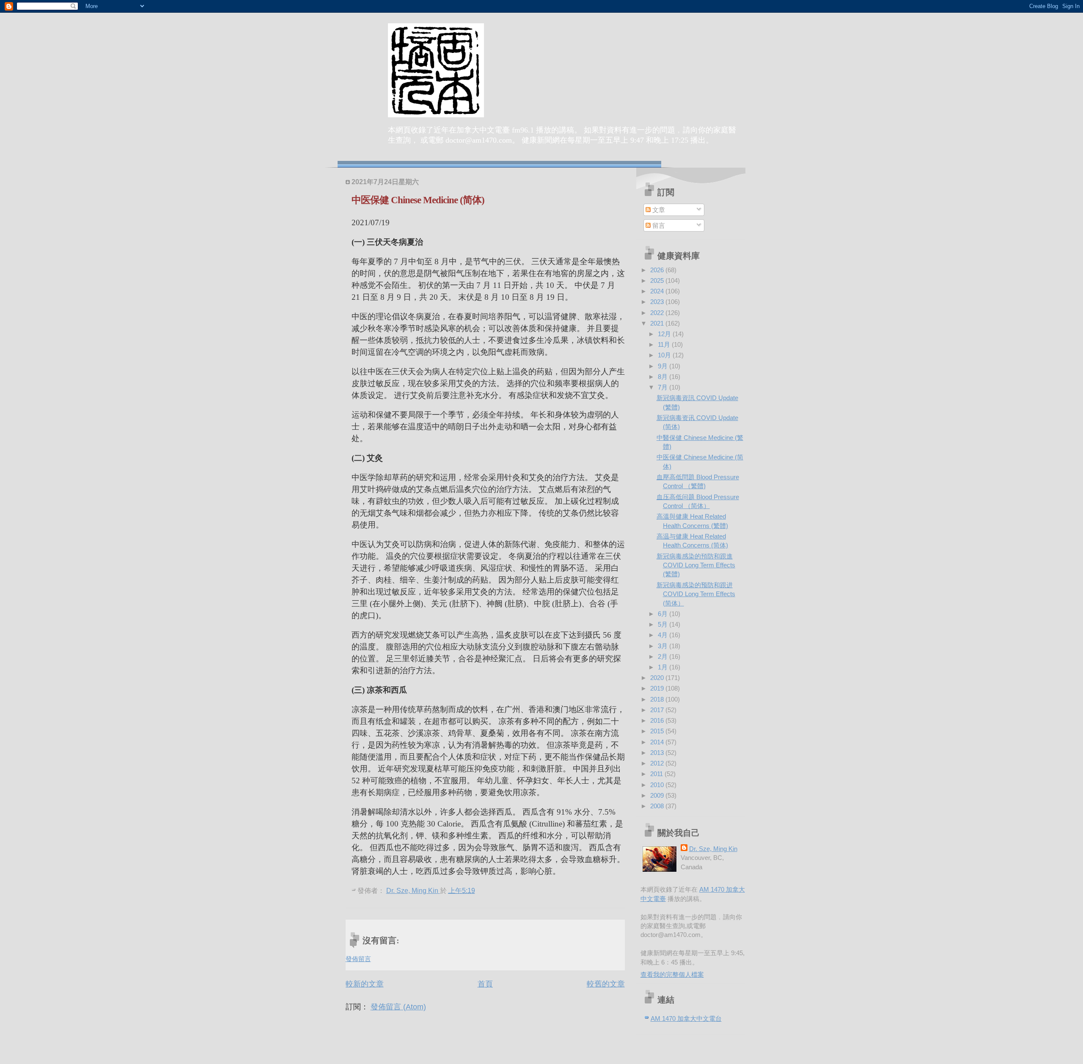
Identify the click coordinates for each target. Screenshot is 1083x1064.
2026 (657, 270)
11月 (665, 344)
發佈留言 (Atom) (398, 1007)
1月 (663, 667)
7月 (663, 387)
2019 (657, 688)
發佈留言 (358, 958)
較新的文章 (365, 984)
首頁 (485, 984)
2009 (657, 795)
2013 (657, 752)
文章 (658, 209)
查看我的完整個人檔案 (672, 974)
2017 (657, 709)
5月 (663, 624)
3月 (663, 645)
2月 (663, 656)
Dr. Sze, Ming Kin (713, 848)
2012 (657, 763)
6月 (663, 613)
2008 (657, 806)
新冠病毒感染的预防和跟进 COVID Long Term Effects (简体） (696, 594)
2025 (657, 280)
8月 (663, 376)
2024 (657, 291)
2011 (657, 773)
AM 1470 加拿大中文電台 (686, 1018)
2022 (657, 312)
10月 (665, 355)
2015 (657, 731)
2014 (657, 742)
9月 (663, 366)
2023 (657, 301)
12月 (665, 333)
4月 (663, 634)
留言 (658, 225)
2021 (657, 323)
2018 (657, 699)
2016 (657, 720)
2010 (657, 784)
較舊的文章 (606, 984)
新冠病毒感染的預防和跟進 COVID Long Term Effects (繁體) (696, 565)
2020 (657, 677)
